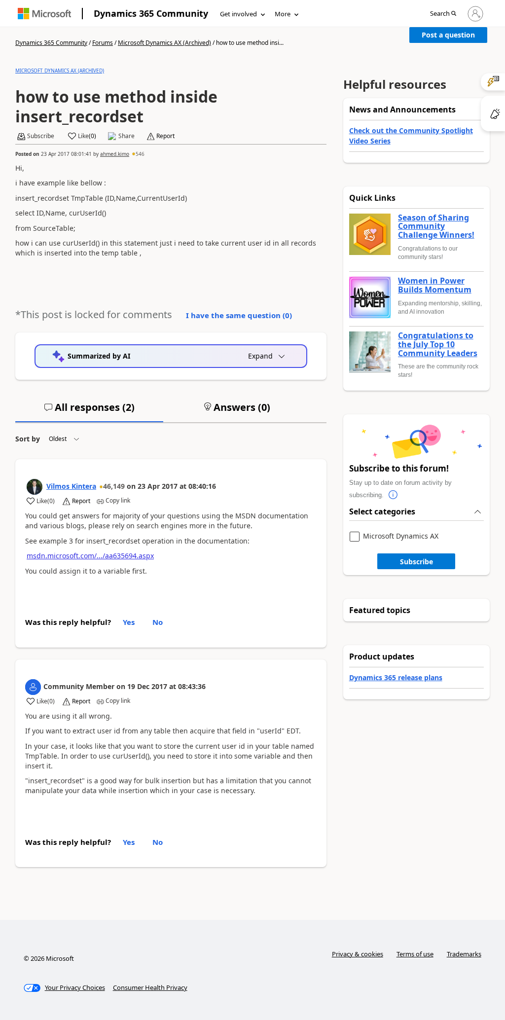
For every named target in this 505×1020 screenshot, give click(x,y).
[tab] (89, 411)
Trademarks (464, 953)
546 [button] (140, 153)
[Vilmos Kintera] (34, 487)
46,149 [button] (114, 486)
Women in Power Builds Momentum (434, 285)
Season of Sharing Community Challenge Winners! (436, 227)
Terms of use (415, 953)
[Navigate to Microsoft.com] (44, 13)
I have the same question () (239, 315)
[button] (443, 14)
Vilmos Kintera (71, 486)
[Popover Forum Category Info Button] (393, 495)
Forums (102, 42)
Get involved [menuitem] (238, 13)
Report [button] (165, 136)
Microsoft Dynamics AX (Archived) (164, 42)
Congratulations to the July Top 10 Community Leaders (437, 344)
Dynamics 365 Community (151, 13)
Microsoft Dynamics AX (400, 536)
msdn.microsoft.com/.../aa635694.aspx (90, 555)
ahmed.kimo (114, 153)
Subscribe (416, 561)
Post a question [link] (448, 34)
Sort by (27, 438)
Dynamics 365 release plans (395, 677)
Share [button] (126, 136)
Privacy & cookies (357, 953)
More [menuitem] (282, 13)
